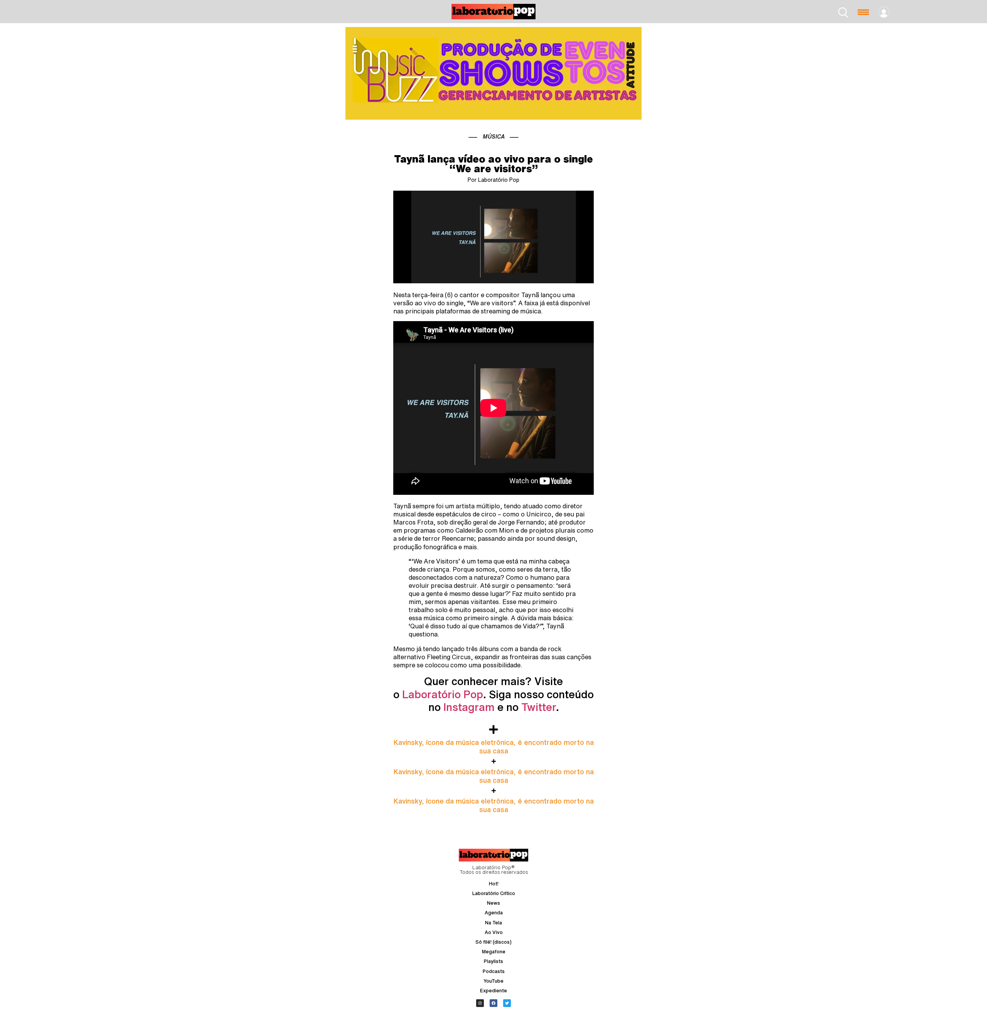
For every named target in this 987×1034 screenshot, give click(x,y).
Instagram (469, 706)
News (493, 902)
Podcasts (494, 971)
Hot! (494, 883)
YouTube (493, 980)
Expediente (493, 990)
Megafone (493, 951)
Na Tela (493, 922)
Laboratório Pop (442, 694)
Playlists (493, 961)
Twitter (538, 706)
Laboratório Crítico (493, 893)
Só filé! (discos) (493, 941)
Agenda (494, 912)
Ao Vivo (494, 932)
